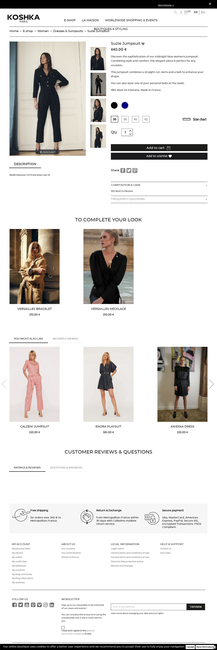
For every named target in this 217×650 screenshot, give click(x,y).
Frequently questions (128, 199)
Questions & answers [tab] (66, 467)
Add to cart (155, 148)
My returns (17, 553)
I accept (190, 647)
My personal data (21, 549)
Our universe (68, 549)
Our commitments (71, 553)
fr (196, 12)
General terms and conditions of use (130, 557)
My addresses (19, 566)
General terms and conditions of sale (130, 553)
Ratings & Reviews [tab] (27, 467)
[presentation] (6, 384)
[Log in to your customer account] (181, 12)
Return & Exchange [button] (109, 510)
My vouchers (18, 570)
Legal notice (117, 549)
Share (122, 170)
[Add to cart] (64, 256)
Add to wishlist (159, 156)
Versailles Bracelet (34, 309)
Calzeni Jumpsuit (34, 426)
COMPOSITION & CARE (126, 185)
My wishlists (18, 583)
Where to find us (70, 557)
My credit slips (19, 562)
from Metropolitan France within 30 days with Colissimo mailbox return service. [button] (117, 520)
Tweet (128, 170)
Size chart (200, 119)
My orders (17, 557)
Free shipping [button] (39, 510)
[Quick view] (64, 246)
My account (21, 544)
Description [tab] (25, 164)
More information (204, 647)
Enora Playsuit (108, 426)
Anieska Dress (182, 426)
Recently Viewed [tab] (65, 338)
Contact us (165, 549)
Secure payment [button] (173, 510)
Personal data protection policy (127, 562)
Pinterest (134, 170)
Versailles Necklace (108, 309)
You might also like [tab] (28, 338)
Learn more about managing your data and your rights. (137, 613)
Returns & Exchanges (122, 566)
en (203, 12)
